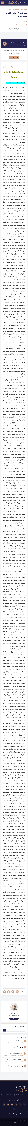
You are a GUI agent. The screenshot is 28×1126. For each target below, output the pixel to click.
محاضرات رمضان (15, 9)
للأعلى (13, 1123)
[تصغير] (4, 66)
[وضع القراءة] (11, 66)
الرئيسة (25, 9)
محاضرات (21, 9)
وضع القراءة (13, 28)
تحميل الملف (13, 57)
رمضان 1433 (8, 9)
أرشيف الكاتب (14, 1018)
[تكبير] (8, 66)
